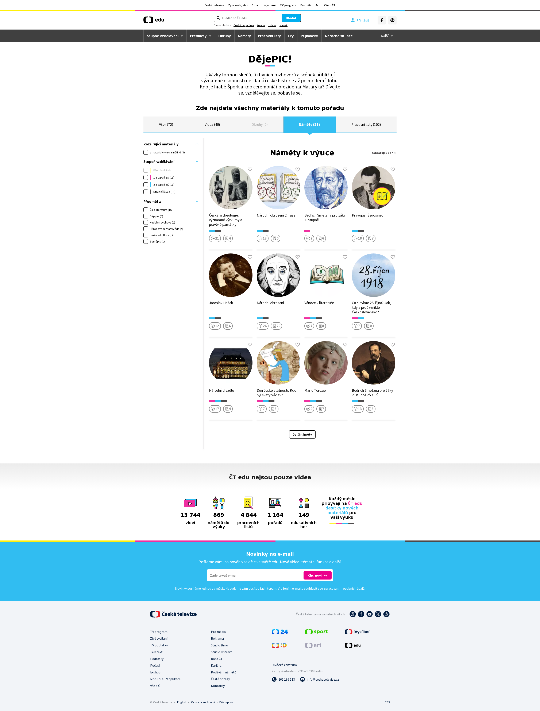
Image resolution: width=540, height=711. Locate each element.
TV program (288, 5)
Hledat (291, 18)
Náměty (244, 36)
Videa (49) (212, 124)
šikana (261, 25)
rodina (272, 25)
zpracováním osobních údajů (344, 588)
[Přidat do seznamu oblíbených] (249, 169)
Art (318, 5)
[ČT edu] (153, 21)
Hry (291, 36)
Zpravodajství (238, 5)
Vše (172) (166, 124)
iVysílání (270, 5)
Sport (256, 5)
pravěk (283, 25)
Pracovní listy (269, 36)
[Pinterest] (392, 20)
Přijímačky (309, 36)
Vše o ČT (330, 5)
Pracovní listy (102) (366, 124)
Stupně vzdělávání (162, 36)
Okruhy (224, 36)
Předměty (198, 36)
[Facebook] (382, 20)
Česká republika (244, 25)
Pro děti (305, 5)
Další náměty (302, 434)
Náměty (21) (309, 124)
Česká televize (214, 5)
